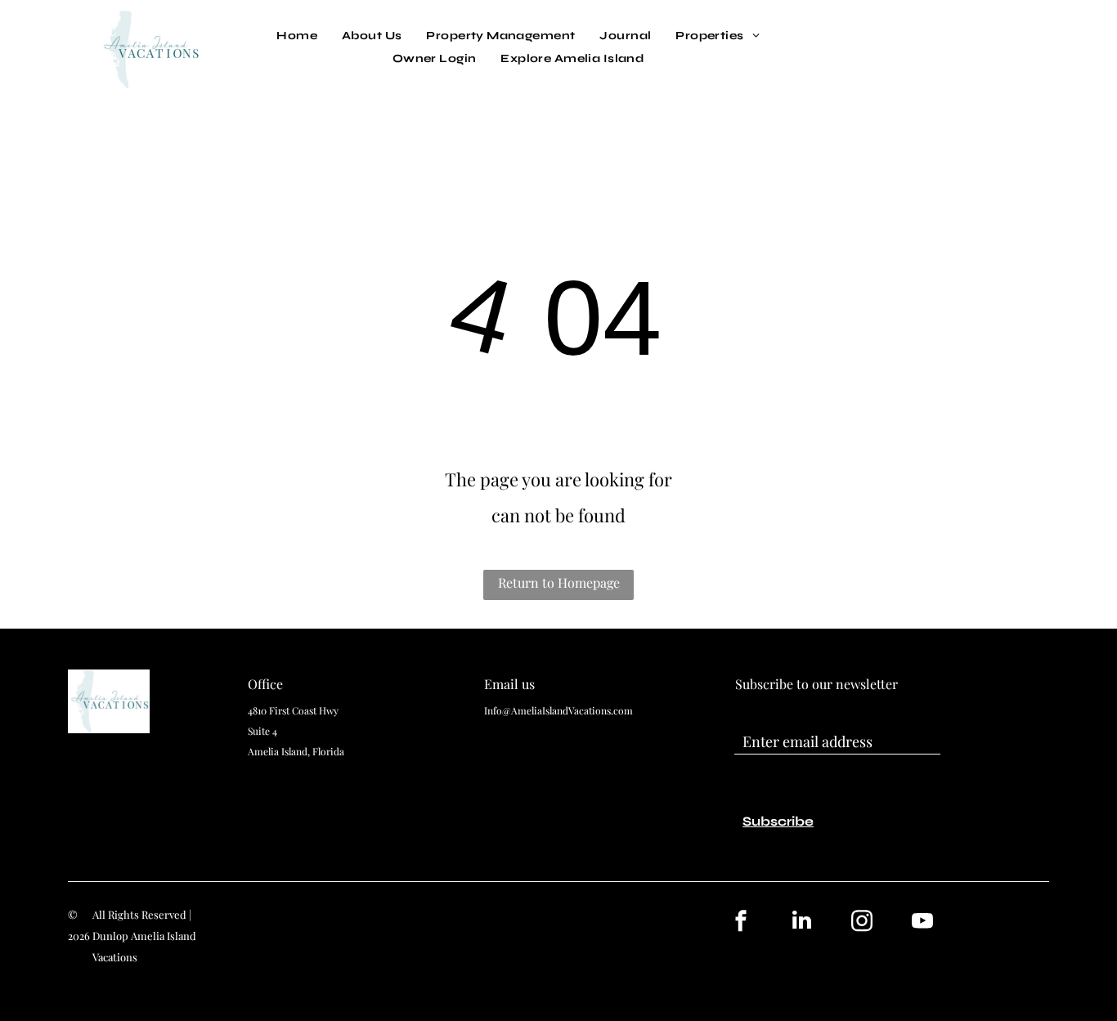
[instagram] (862, 922)
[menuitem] (297, 36)
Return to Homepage (559, 582)
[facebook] (740, 922)
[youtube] (922, 922)
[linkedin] (801, 922)
